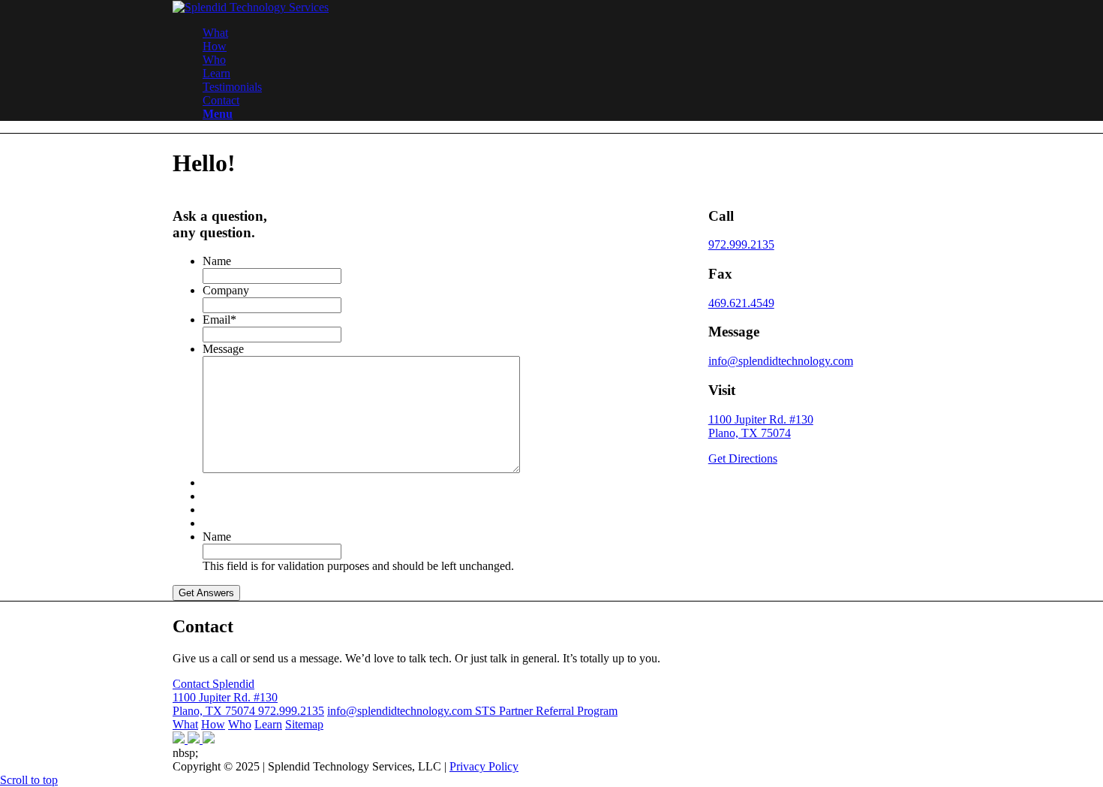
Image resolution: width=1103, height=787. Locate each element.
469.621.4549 (741, 303)
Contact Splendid (213, 683)
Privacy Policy (483, 766)
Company (226, 290)
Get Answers (206, 593)
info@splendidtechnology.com (780, 360)
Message (223, 348)
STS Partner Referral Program (546, 710)
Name (217, 261)
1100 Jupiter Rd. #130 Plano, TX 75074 (760, 426)
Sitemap (304, 724)
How (213, 724)
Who (239, 724)
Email (219, 319)
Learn (268, 724)
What (185, 724)
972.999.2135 (741, 244)
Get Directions (742, 458)
